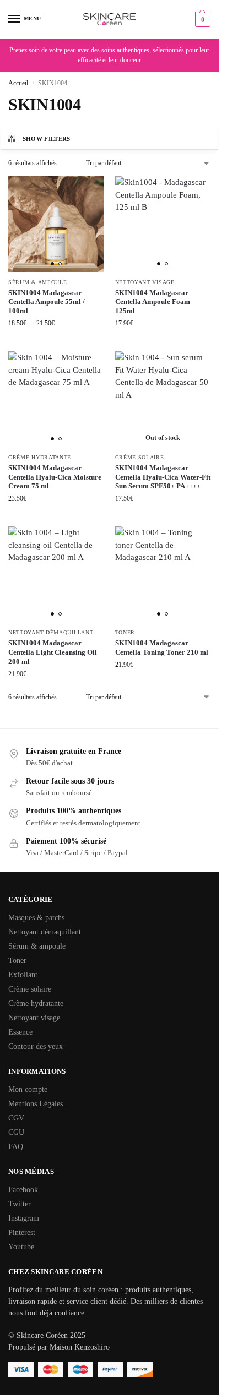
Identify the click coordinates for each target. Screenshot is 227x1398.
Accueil (18, 83)
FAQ (15, 1147)
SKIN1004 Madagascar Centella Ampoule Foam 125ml (152, 302)
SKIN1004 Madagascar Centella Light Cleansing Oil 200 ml (52, 652)
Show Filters (47, 138)
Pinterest (21, 1232)
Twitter (19, 1204)
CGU (16, 1132)
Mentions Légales (35, 1104)
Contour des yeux (35, 1046)
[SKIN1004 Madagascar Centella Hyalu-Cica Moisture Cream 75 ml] (56, 399)
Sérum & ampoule (37, 282)
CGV (16, 1118)
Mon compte (27, 1089)
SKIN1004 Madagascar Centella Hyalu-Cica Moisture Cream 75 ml (54, 477)
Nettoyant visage (145, 282)
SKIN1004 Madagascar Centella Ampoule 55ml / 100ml (46, 302)
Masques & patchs (36, 917)
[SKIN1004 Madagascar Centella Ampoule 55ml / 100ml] (56, 224)
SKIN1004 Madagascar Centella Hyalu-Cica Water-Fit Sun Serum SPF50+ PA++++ (162, 477)
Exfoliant (22, 975)
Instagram (23, 1218)
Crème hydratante (39, 457)
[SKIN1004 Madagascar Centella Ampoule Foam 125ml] (163, 224)
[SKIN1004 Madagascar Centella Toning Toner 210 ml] (163, 574)
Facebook (23, 1189)
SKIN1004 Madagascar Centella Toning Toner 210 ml (161, 647)
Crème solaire (139, 457)
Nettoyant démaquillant (50, 632)
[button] (201, 19)
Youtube (21, 1247)
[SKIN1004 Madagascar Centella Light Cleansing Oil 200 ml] (56, 574)
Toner (125, 632)
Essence (20, 1032)
